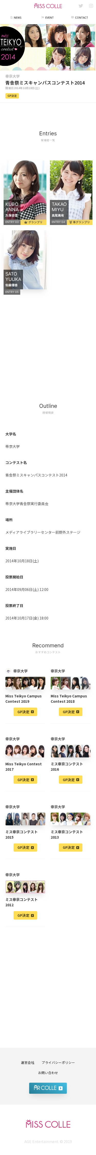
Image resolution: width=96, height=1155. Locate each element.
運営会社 (27, 1062)
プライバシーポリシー (58, 1062)
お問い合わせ (48, 1072)
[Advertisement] (48, 113)
